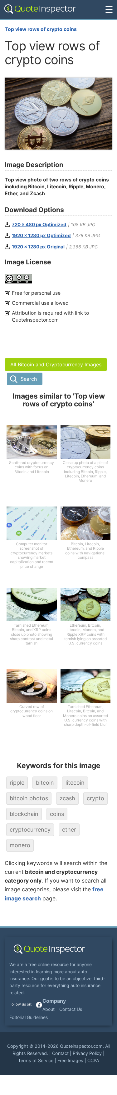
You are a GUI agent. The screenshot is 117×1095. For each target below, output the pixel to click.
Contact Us (70, 1009)
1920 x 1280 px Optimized (41, 235)
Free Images (70, 1060)
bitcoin (45, 782)
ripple (17, 782)
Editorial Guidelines (28, 1017)
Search (29, 379)
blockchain (24, 814)
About (48, 1009)
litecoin (75, 782)
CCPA (93, 1060)
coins (57, 814)
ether (69, 829)
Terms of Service (35, 1060)
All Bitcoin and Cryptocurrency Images (55, 364)
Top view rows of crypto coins (41, 29)
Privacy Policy (87, 1053)
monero (20, 845)
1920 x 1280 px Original (38, 247)
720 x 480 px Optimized (39, 224)
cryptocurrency (30, 829)
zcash (67, 798)
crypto (95, 798)
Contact (60, 1053)
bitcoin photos (29, 798)
